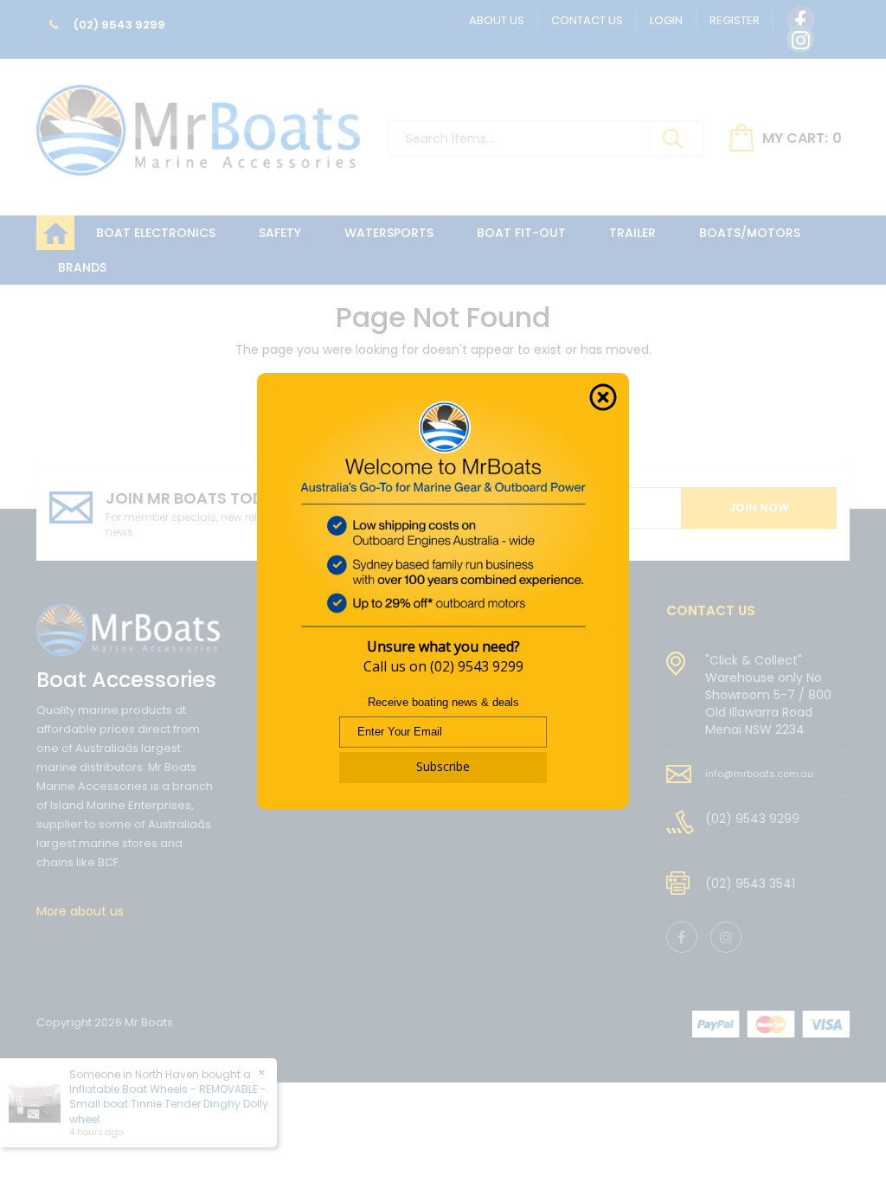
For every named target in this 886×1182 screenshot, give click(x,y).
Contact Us (587, 20)
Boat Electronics (155, 232)
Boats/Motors (749, 232)
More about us (80, 911)
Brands (82, 267)
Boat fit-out (521, 232)
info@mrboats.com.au (759, 774)
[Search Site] (672, 138)
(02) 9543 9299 (118, 24)
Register (734, 20)
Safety (280, 232)
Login (666, 20)
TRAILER (632, 232)
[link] (800, 20)
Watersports (388, 232)
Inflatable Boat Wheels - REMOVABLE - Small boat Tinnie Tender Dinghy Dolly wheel (168, 1104)
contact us (710, 610)
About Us (496, 20)
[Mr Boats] (198, 123)
